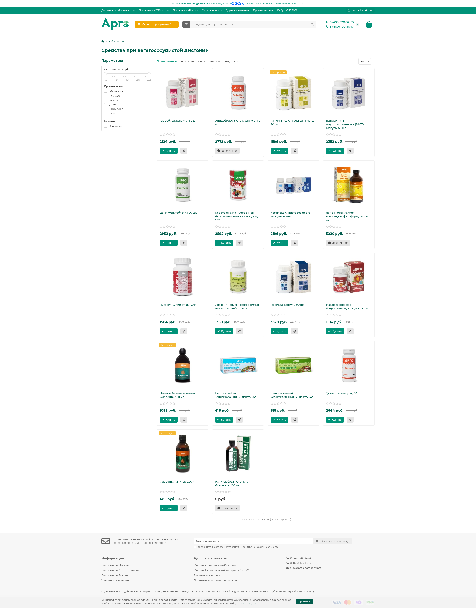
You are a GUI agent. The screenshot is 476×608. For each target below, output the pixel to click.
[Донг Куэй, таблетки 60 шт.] (182, 184)
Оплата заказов (212, 10)
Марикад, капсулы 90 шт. (287, 305)
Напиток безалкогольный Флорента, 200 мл (232, 483)
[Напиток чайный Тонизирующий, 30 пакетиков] (238, 365)
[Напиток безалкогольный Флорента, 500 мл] (182, 365)
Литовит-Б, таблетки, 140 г (178, 305)
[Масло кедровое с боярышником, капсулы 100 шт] (349, 277)
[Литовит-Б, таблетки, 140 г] (182, 277)
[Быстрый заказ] (183, 151)
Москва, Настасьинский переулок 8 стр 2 (221, 570)
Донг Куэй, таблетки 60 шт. (178, 212)
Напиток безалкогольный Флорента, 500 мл (177, 395)
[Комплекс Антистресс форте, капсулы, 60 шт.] (293, 184)
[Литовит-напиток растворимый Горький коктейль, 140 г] (238, 277)
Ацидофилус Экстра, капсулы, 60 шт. (237, 122)
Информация (112, 558)
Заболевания (116, 41)
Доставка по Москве (115, 565)
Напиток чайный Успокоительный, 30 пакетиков (292, 395)
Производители (263, 10)
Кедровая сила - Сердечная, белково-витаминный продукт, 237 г (236, 216)
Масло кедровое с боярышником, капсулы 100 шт (347, 306)
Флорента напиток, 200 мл (178, 481)
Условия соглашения (115, 580)
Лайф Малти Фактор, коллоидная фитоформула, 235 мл (347, 216)
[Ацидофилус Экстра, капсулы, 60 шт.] (238, 92)
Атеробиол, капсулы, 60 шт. (178, 120)
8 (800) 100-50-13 (342, 26)
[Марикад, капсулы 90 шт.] (293, 277)
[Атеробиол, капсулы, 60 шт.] (182, 92)
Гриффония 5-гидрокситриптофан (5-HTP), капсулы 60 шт (345, 124)
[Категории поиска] (186, 24)
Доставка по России (185, 10)
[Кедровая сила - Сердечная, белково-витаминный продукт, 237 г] (238, 184)
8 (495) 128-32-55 (342, 22)
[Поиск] (312, 24)
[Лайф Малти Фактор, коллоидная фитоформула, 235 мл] (349, 184)
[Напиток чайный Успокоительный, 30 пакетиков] (293, 365)
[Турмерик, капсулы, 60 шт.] (349, 365)
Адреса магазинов (237, 10)
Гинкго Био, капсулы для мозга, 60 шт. (292, 122)
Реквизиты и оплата (207, 575)
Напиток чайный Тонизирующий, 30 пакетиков (235, 395)
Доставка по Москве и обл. (118, 10)
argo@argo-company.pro (305, 567)
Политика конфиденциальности (215, 580)
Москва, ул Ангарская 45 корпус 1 (216, 565)
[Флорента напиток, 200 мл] (182, 453)
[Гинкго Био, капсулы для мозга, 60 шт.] (293, 92)
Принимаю (304, 601)
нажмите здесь (246, 603)
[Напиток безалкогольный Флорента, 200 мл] (238, 453)
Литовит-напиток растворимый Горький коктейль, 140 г (237, 306)
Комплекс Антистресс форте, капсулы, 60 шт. (291, 214)
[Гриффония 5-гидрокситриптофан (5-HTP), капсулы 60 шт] (349, 92)
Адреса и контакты (210, 558)
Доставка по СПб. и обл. (154, 10)
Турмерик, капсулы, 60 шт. (344, 393)
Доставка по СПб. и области (120, 570)
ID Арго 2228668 (287, 10)
